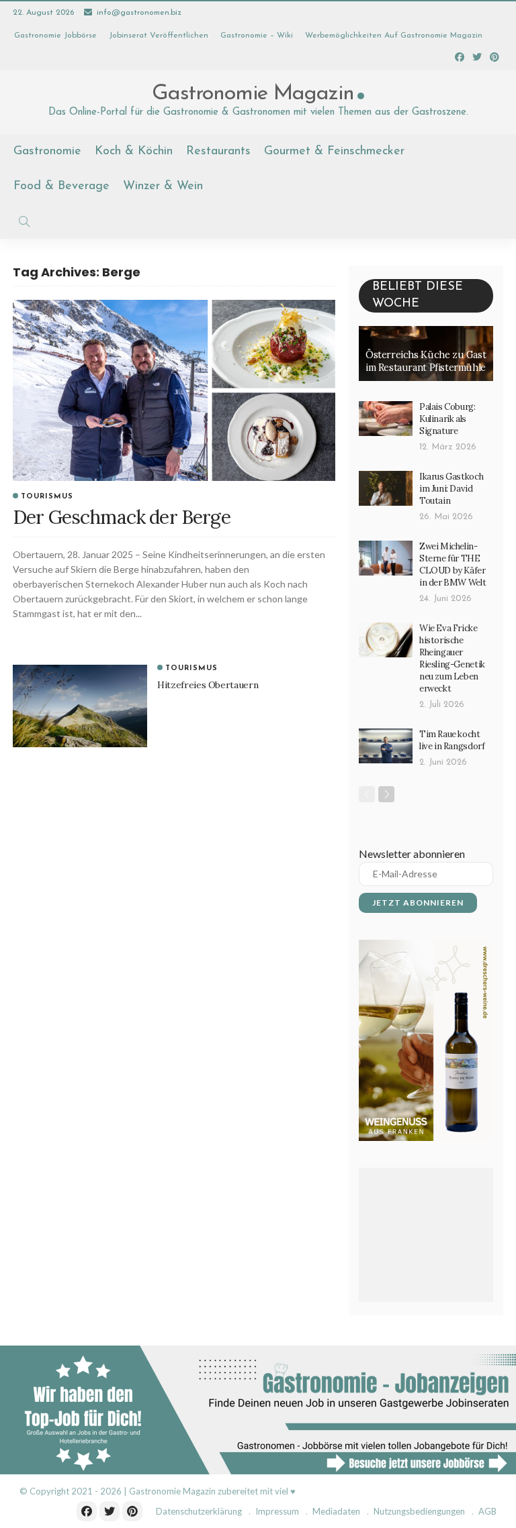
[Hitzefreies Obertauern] (80, 706)
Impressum (277, 1511)
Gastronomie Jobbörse (55, 36)
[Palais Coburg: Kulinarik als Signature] (386, 418)
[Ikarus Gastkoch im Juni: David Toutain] (386, 488)
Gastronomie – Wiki (256, 36)
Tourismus (47, 496)
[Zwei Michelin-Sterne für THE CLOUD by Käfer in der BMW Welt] (386, 558)
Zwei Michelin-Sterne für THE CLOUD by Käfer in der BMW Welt (452, 564)
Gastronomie (47, 152)
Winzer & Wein (163, 186)
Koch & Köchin (134, 152)
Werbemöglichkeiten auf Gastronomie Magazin (393, 36)
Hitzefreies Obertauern (207, 685)
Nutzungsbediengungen (419, 1511)
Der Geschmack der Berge (121, 517)
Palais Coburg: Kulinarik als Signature (447, 419)
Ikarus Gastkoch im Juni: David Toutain (451, 488)
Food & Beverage (61, 186)
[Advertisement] (426, 1235)
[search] (24, 221)
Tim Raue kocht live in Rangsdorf (451, 740)
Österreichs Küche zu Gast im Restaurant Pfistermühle (426, 361)
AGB (487, 1511)
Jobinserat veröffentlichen (158, 36)
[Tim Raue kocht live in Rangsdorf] (386, 745)
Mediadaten (336, 1511)
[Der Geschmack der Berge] (174, 390)
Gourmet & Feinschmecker (334, 152)
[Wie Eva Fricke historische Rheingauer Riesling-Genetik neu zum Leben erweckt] (386, 639)
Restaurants (218, 152)
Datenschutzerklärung (199, 1511)
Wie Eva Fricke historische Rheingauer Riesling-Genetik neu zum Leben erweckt (452, 658)
